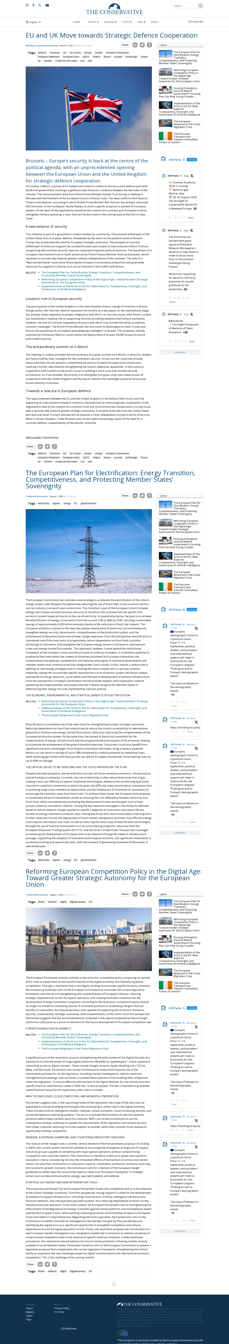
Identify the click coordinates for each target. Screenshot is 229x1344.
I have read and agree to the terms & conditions (116, 696)
